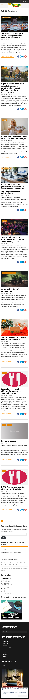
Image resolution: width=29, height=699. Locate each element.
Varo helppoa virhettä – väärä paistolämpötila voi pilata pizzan (14, 569)
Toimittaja (5, 39)
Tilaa (4, 537)
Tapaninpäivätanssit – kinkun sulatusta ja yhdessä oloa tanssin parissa (14, 239)
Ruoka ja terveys (8, 441)
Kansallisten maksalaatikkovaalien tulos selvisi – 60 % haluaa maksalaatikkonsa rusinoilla (13, 563)
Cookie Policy (4, 693)
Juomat (5, 645)
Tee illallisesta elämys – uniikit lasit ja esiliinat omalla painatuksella (12, 35)
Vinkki (4, 656)
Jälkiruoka (5, 643)
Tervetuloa (3, 549)
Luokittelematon (6, 17)
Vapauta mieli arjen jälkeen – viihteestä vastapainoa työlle (14, 137)
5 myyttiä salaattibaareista (7, 556)
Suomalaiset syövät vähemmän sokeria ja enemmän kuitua (11, 391)
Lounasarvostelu (7, 647)
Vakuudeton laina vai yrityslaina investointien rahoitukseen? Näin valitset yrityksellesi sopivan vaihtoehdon (13, 188)
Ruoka (4, 321)
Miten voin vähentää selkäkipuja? (10, 290)
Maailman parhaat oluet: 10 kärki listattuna (11, 552)
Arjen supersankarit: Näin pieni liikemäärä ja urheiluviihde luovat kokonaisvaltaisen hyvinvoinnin (12, 87)
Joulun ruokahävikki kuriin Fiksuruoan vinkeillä (14, 338)
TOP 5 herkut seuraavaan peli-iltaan (9, 559)
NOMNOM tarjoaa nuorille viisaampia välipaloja (13, 488)
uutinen (4, 67)
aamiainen (5, 641)
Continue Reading (7, 56)
